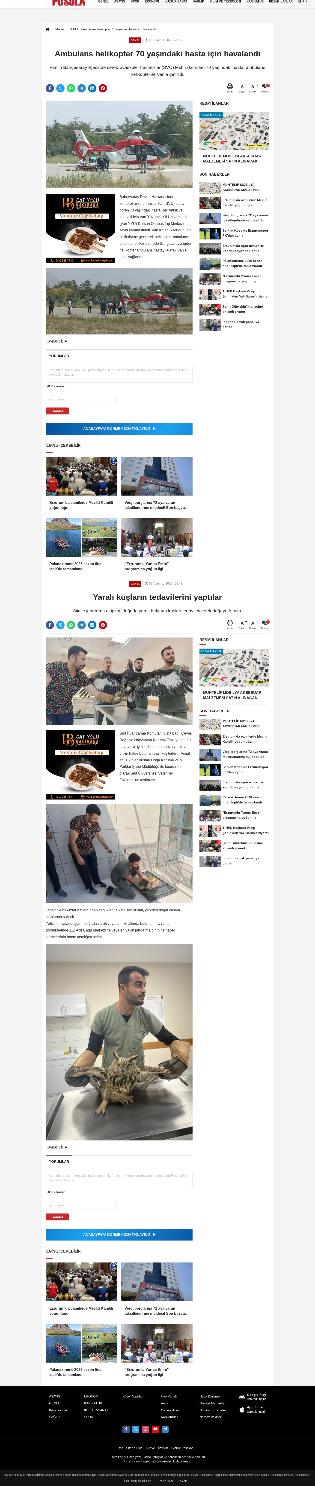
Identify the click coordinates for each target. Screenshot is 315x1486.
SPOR (88, 1417)
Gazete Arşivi (170, 1410)
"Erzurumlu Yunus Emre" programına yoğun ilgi (147, 566)
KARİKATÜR (93, 1403)
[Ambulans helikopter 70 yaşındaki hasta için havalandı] (119, 144)
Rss (120, 1448)
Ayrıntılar (166, 1481)
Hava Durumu (209, 1396)
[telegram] (81, 88)
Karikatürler (169, 1417)
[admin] (165, 1429)
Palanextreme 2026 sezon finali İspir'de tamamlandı (76, 566)
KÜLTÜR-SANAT (96, 1410)
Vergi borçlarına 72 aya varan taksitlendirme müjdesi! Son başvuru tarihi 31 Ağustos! (157, 506)
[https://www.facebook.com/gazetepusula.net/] (125, 1429)
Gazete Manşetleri (212, 1403)
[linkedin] (92, 88)
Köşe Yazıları (58, 1410)
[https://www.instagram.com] (145, 1429)
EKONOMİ (91, 1396)
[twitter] (60, 88)
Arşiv (164, 1403)
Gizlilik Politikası (182, 1448)
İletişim (163, 1448)
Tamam (182, 1481)
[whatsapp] (71, 88)
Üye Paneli (169, 1396)
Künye (150, 1448)
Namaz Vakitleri (210, 1417)
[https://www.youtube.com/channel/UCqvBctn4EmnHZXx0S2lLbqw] (155, 1429)
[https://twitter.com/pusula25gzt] (135, 1429)
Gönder (57, 411)
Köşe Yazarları (133, 1396)
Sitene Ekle (134, 1448)
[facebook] (50, 88)
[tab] (59, 356)
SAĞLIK (55, 1417)
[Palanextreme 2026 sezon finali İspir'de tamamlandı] (81, 537)
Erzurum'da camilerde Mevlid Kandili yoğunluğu (81, 505)
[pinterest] (103, 88)
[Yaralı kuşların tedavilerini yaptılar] (119, 681)
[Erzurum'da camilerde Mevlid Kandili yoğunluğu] (81, 476)
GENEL (54, 1403)
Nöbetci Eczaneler (212, 1410)
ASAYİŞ (54, 1396)
